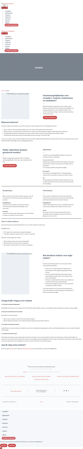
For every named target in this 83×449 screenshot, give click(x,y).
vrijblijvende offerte (27, 348)
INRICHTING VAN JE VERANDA (15, 376)
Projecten (8, 17)
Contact (7, 21)
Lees (25, 371)
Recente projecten (41, 379)
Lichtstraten (8, 13)
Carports (7, 15)
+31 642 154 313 (16, 391)
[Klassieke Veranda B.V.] (8, 31)
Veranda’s (8, 11)
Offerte (7, 23)
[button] (12, 11)
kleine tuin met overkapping (68, 376)
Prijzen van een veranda (41, 376)
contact (12, 348)
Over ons (7, 19)
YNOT (41, 401)
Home (2, 90)
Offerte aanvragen (50, 117)
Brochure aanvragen (11, 25)
